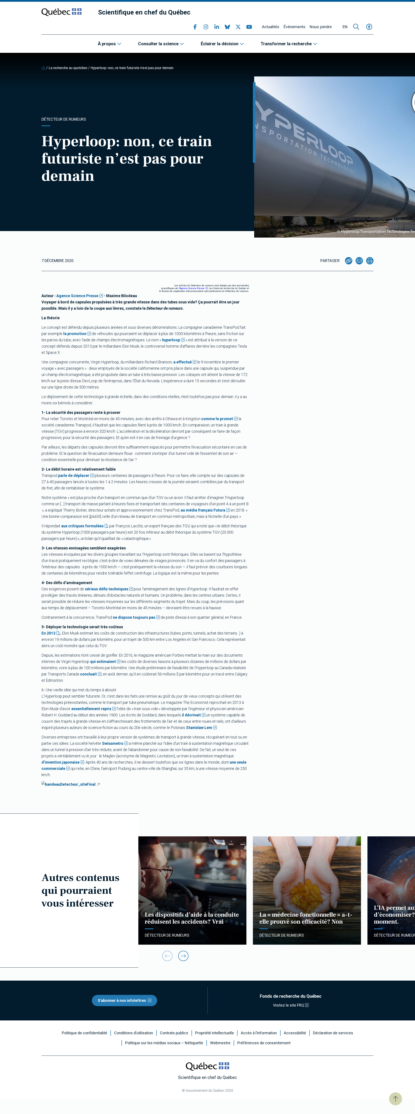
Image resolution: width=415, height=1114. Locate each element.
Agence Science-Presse (192, 288)
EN (345, 27)
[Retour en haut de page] (395, 1098)
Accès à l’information (259, 1033)
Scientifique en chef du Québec (144, 12)
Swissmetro (112, 743)
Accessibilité (295, 1033)
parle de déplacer (73, 475)
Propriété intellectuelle (214, 1033)
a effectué (182, 362)
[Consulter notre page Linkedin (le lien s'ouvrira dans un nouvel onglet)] (216, 27)
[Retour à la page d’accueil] (43, 68)
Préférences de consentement (263, 1043)
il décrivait (191, 715)
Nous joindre (321, 27)
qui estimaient (103, 661)
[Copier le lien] (348, 260)
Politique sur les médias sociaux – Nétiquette (164, 1043)
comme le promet (217, 418)
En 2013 (48, 633)
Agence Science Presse (77, 295)
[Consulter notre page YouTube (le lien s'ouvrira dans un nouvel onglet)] (249, 27)
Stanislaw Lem (199, 727)
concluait (88, 674)
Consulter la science (158, 43)
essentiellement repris (91, 708)
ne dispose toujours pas (134, 617)
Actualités (270, 27)
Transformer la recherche (286, 43)
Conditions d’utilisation (133, 1033)
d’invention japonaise (61, 762)
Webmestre (220, 1043)
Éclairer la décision (219, 43)
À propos (107, 43)
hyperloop (171, 340)
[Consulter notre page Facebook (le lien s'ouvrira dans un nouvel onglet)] (195, 27)
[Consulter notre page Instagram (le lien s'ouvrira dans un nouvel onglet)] (205, 27)
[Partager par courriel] (359, 260)
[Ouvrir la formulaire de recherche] (356, 27)
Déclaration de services (333, 1033)
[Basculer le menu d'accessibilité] (369, 27)
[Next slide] (183, 956)
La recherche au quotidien (68, 68)
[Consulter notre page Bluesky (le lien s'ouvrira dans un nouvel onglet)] (227, 27)
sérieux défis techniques (106, 589)
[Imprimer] (370, 260)
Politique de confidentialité (84, 1033)
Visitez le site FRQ (288, 1005)
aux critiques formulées (82, 526)
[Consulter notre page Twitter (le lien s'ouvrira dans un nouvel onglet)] (238, 27)
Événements (294, 27)
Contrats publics (174, 1033)
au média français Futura (203, 510)
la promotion (74, 333)
